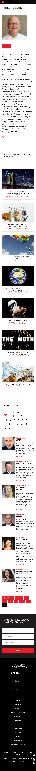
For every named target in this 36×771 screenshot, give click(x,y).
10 (22, 601)
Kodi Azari (20, 515)
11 (28, 601)
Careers (18, 724)
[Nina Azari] (8, 543)
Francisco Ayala (24, 463)
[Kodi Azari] (8, 520)
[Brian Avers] (8, 443)
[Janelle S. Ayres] (8, 491)
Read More (19, 457)
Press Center (18, 716)
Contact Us (18, 708)
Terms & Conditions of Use (18, 712)
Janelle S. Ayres (22, 487)
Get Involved (18, 732)
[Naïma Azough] (8, 575)
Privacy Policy (18, 728)
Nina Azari (21, 539)
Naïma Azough (24, 571)
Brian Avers (21, 439)
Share (7, 136)
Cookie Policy (18, 740)
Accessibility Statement (18, 744)
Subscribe (18, 720)
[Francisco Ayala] (8, 467)
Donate (18, 736)
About (18, 700)
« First (19, 598)
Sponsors (18, 704)
